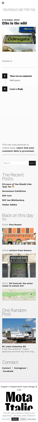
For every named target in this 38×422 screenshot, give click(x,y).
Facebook (8, 371)
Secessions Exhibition (14, 191)
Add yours (15, 80)
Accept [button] (15, 419)
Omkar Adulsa (9, 205)
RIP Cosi (7, 196)
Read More (31, 419)
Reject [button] (23, 419)
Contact (6, 368)
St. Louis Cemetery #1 (14, 346)
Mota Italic (19, 402)
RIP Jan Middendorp (13, 200)
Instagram (20, 368)
